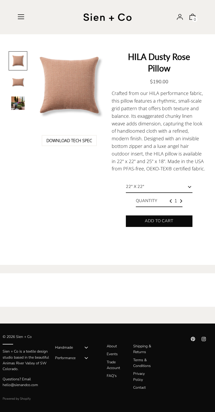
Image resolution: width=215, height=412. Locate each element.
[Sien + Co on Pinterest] (193, 339)
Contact (139, 387)
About (112, 346)
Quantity (146, 201)
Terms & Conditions (142, 363)
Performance (65, 357)
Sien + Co (24, 336)
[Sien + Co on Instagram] (204, 339)
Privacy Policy (139, 376)
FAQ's (112, 375)
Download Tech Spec (69, 140)
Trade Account (113, 365)
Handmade (64, 347)
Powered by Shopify (17, 399)
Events (112, 354)
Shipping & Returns (142, 349)
